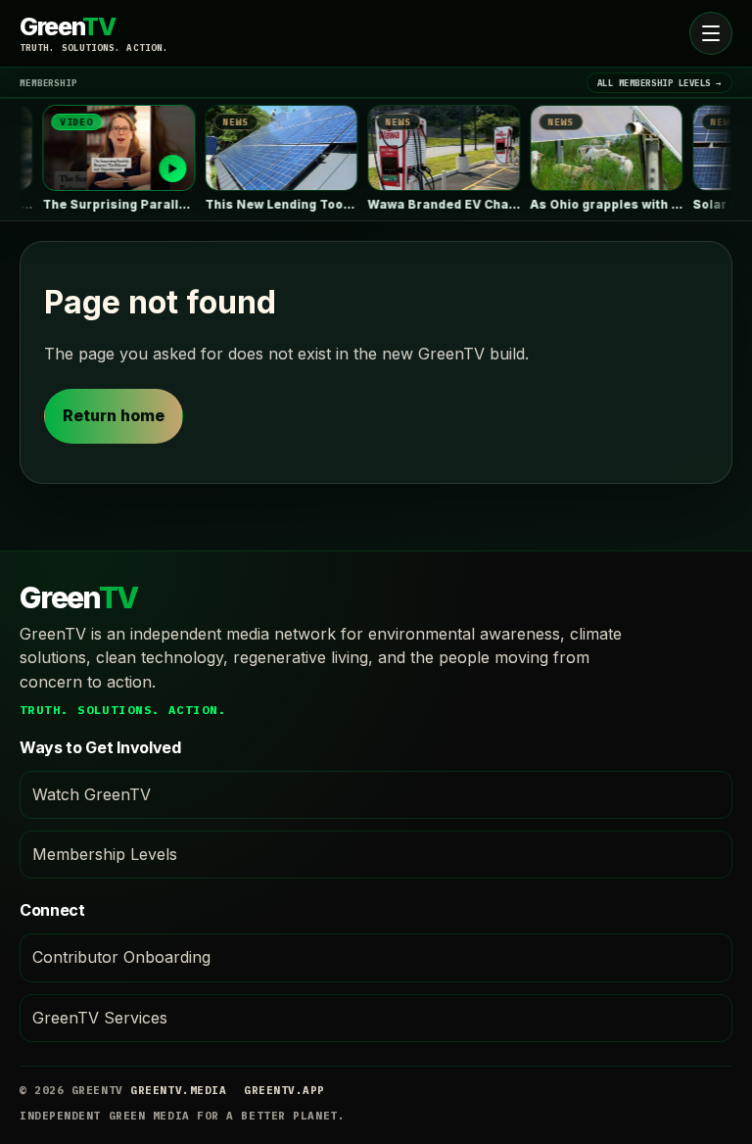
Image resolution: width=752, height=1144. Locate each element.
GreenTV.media (178, 1090)
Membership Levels (104, 854)
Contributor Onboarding (121, 957)
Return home (113, 415)
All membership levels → (659, 82)
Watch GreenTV (91, 794)
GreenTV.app (284, 1090)
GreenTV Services (99, 1017)
